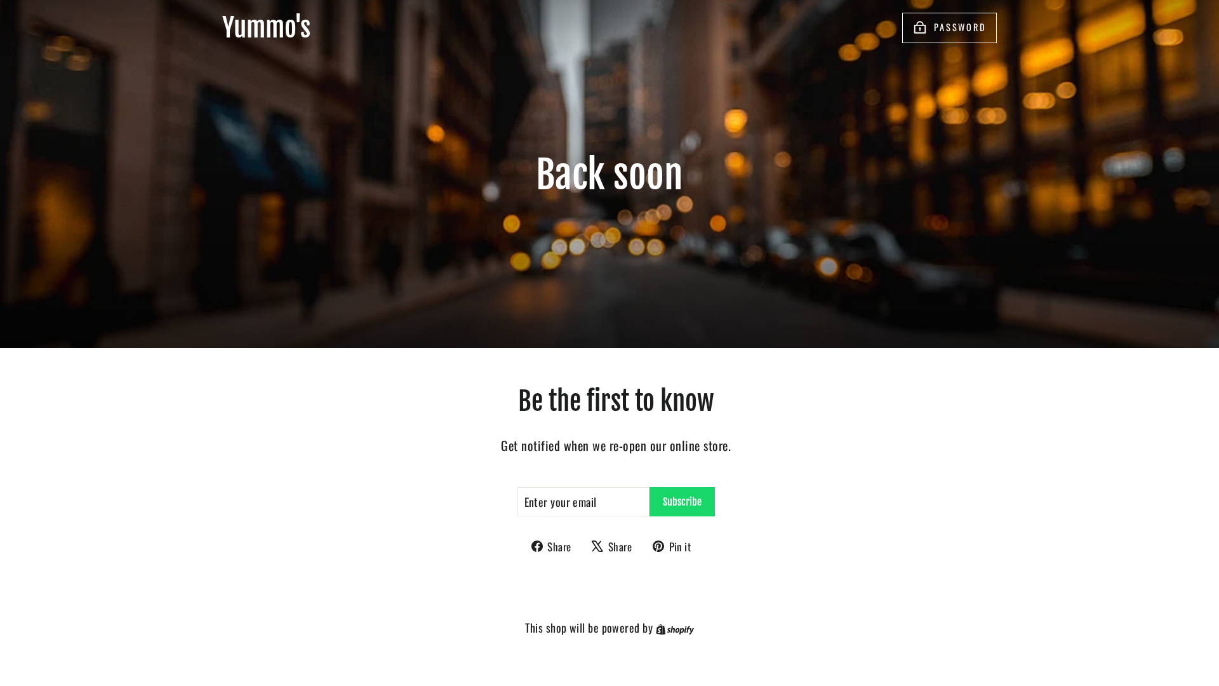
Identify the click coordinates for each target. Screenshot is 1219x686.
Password (960, 27)
